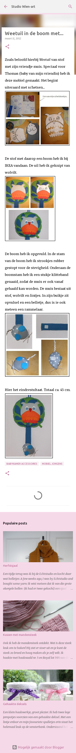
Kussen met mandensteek (20, 634)
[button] (7, 47)
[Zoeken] (70, 6)
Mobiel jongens (52, 463)
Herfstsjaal (10, 565)
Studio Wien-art (23, 6)
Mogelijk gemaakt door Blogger (40, 747)
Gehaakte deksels (15, 704)
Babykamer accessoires (21, 463)
